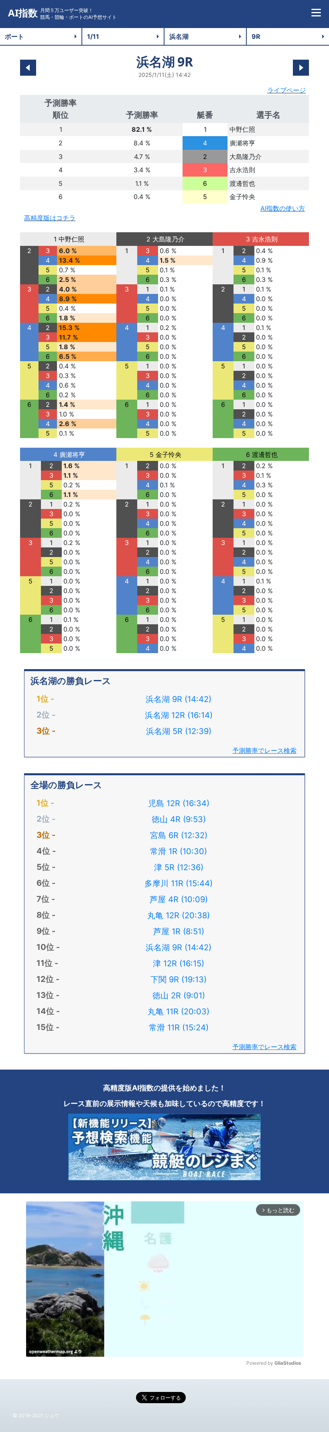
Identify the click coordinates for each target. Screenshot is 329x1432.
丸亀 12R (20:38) (178, 915)
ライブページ (286, 90)
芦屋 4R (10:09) (179, 899)
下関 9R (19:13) (178, 979)
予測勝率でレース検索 (264, 750)
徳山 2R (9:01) (178, 995)
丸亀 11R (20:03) (178, 1011)
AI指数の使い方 (282, 208)
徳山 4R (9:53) (179, 819)
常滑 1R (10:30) (178, 851)
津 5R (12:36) (178, 867)
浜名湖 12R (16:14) (179, 715)
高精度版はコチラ (49, 218)
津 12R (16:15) (178, 963)
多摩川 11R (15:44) (178, 883)
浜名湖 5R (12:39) (178, 731)
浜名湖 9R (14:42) (178, 699)
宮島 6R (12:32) (178, 835)
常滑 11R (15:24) (179, 1027)
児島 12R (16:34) (178, 803)
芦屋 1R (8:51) (178, 931)
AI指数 (23, 13)
